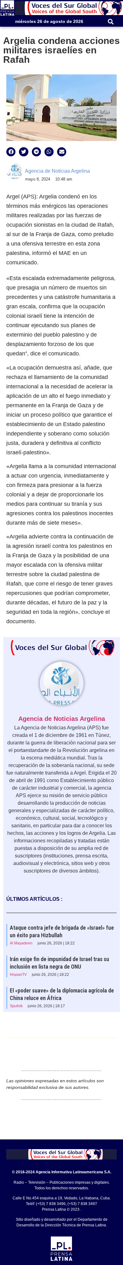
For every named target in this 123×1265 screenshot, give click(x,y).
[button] (111, 21)
